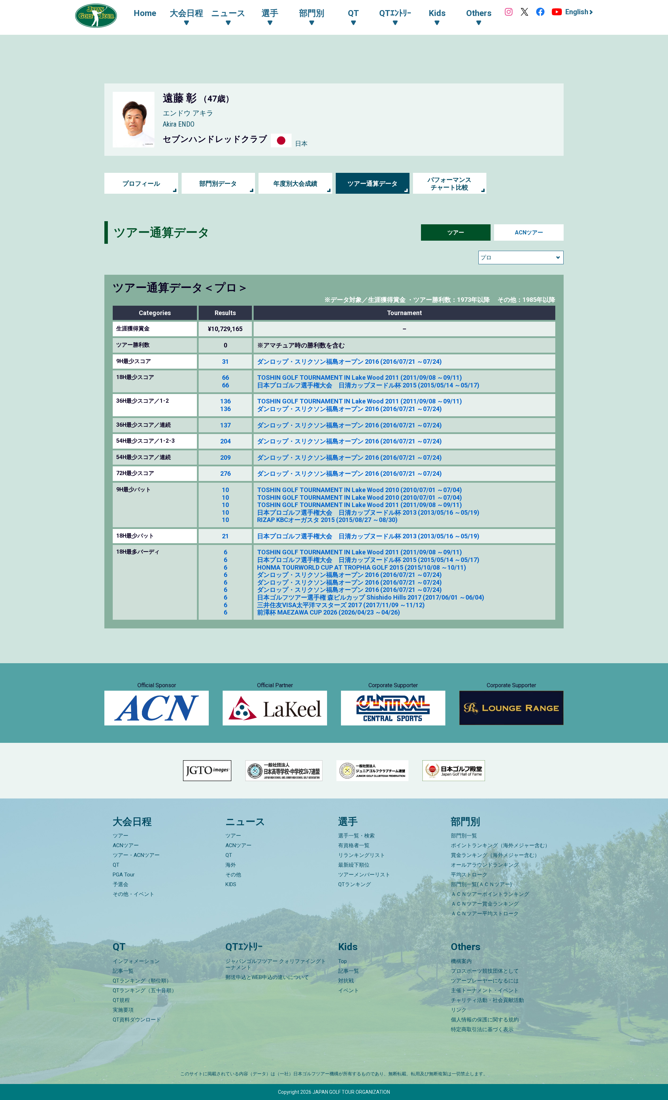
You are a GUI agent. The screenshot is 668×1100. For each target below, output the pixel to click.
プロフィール (141, 183)
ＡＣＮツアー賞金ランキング (485, 904)
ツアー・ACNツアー (136, 855)
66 (225, 377)
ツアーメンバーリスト (364, 875)
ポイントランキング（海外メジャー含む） (500, 845)
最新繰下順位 (353, 865)
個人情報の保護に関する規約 (485, 1020)
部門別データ (218, 183)
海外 (230, 865)
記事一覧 (123, 971)
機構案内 (461, 961)
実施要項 (123, 1010)
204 (225, 441)
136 (225, 401)
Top (342, 961)
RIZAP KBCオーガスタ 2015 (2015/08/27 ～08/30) (327, 519)
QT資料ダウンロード (137, 1020)
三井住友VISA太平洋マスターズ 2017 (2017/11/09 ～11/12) (341, 605)
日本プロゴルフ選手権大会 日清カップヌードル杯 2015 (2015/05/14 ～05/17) (368, 385)
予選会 (120, 884)
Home (145, 13)
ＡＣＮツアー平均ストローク (485, 913)
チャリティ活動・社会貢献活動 (487, 1000)
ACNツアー (529, 232)
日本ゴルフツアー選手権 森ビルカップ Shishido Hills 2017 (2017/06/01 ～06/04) (370, 597)
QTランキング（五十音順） (145, 990)
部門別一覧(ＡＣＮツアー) (481, 884)
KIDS (230, 884)
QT (116, 865)
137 (225, 425)
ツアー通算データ (373, 183)
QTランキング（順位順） (142, 981)
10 (225, 489)
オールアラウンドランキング (485, 865)
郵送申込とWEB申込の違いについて (267, 977)
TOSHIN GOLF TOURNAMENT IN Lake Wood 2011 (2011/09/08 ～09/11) (359, 377)
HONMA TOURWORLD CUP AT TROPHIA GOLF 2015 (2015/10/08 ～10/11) (361, 567)
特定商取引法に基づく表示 (482, 1029)
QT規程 (121, 1000)
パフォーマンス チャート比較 (449, 183)
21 (225, 536)
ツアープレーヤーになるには (485, 981)
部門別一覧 (464, 836)
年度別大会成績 (295, 183)
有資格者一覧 (353, 845)
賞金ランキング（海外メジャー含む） (495, 855)
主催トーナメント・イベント (485, 990)
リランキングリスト (361, 855)
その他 (233, 875)
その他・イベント (133, 894)
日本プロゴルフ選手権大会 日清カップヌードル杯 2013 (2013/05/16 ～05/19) (368, 512)
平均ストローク (469, 875)
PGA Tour (124, 875)
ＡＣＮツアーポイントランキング (490, 894)
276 (225, 473)
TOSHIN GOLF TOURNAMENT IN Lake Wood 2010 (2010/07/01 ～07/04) (359, 489)
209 (225, 457)
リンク (459, 1010)
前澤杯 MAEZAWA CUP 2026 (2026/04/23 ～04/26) (328, 612)
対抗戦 (346, 981)
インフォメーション (136, 961)
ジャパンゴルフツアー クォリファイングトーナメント (275, 964)
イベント (348, 990)
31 (225, 361)
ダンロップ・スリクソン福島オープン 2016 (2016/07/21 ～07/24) (349, 361)
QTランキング (354, 884)
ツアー (455, 232)
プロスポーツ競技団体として (485, 971)
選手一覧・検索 (356, 836)
